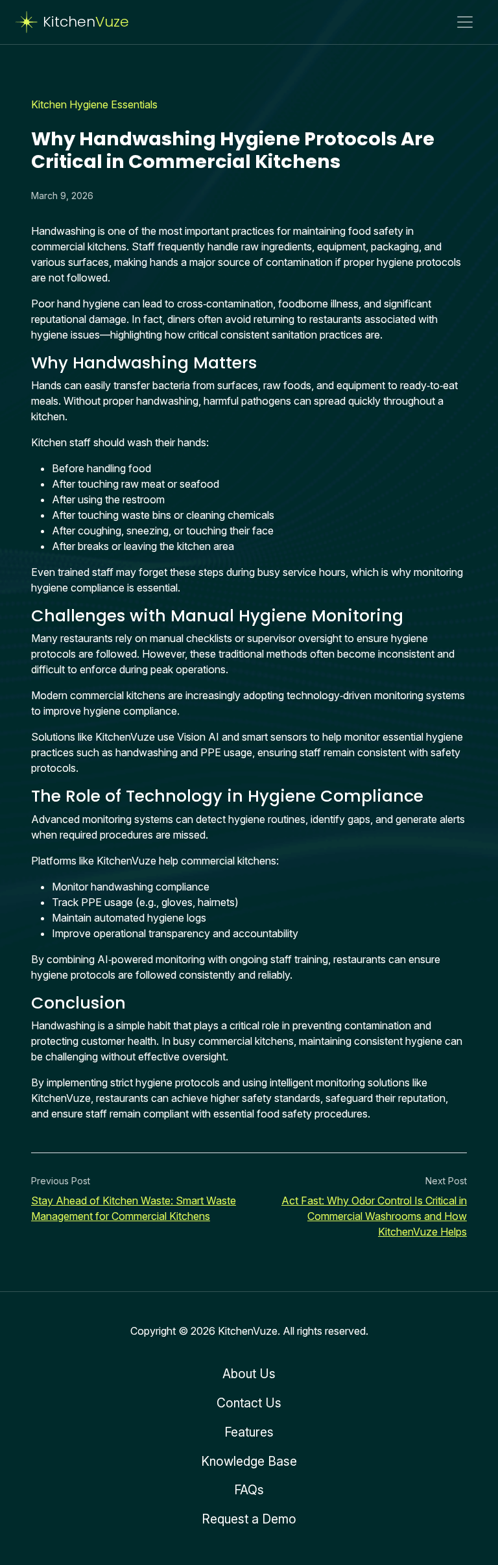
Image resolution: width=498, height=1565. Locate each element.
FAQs (249, 1490)
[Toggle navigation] (464, 22)
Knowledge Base (249, 1461)
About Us (249, 1373)
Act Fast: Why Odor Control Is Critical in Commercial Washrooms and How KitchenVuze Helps (374, 1216)
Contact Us (249, 1403)
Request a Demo (249, 1519)
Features (249, 1432)
